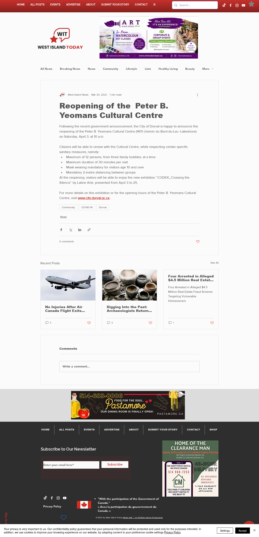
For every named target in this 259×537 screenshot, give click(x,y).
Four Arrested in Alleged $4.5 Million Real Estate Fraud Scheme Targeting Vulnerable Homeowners (191, 278)
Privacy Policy (172, 532)
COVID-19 (87, 207)
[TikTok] (224, 5)
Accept (243, 530)
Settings (225, 530)
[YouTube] (243, 5)
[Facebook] (230, 5)
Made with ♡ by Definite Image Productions (143, 518)
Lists (148, 69)
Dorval (103, 207)
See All (214, 262)
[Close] (254, 530)
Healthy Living (168, 69)
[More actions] (197, 94)
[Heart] (63, 517)
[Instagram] (237, 5)
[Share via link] (89, 230)
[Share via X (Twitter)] (70, 230)
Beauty (190, 69)
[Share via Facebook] (61, 230)
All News (46, 69)
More (206, 69)
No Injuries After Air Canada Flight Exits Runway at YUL (63, 309)
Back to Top (6, 521)
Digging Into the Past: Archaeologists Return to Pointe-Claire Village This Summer (128, 309)
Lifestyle (131, 69)
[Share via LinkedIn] (80, 230)
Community (110, 69)
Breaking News (70, 69)
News (91, 69)
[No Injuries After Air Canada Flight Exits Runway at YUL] (68, 285)
